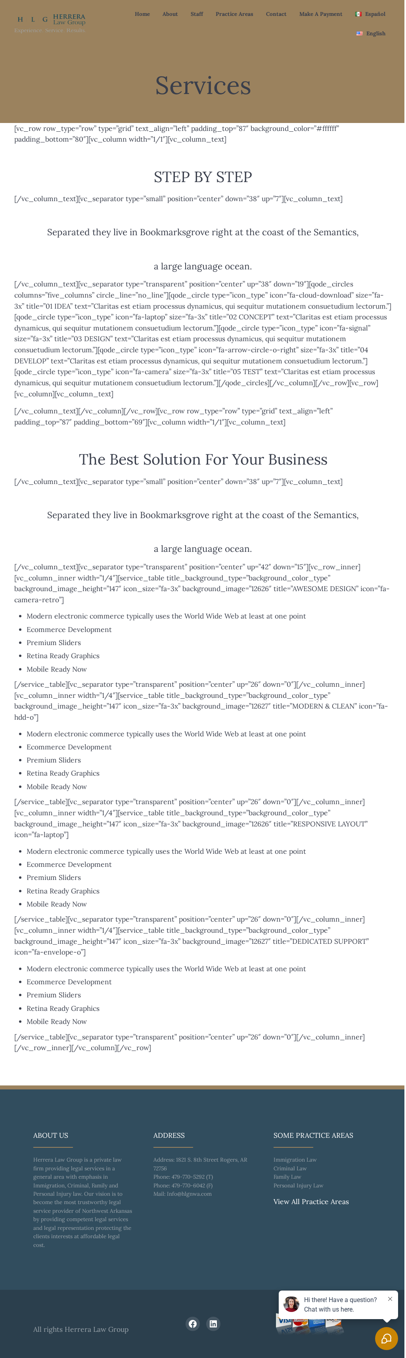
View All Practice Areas (311, 1201)
